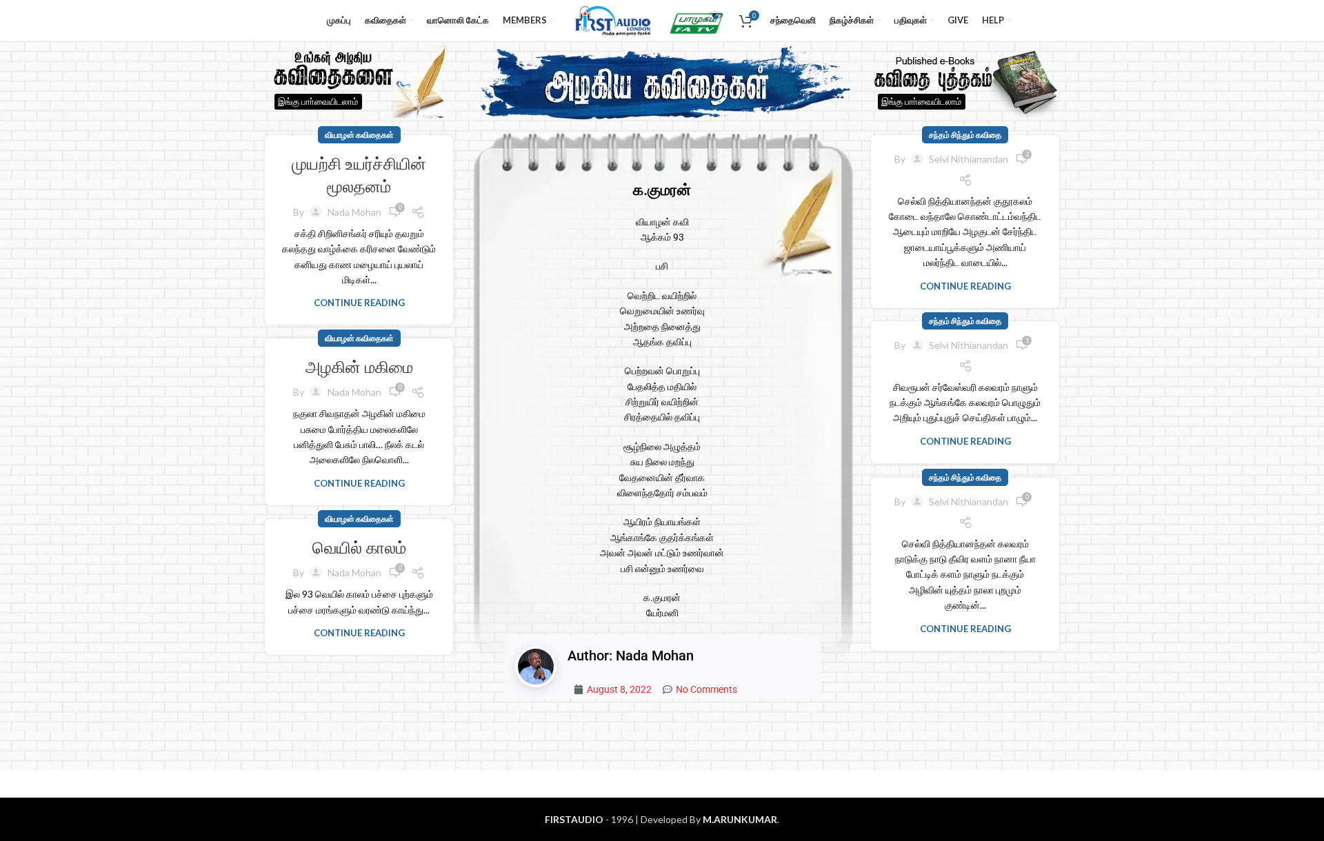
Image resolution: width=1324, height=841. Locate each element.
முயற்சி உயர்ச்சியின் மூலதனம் (359, 175)
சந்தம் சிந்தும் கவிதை (965, 135)
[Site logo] (611, 20)
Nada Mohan (354, 212)
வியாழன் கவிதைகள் (359, 135)
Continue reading (359, 302)
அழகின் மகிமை (359, 367)
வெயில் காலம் (359, 547)
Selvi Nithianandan (968, 159)
